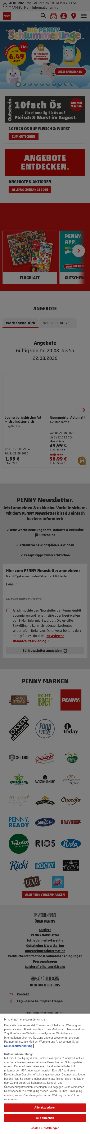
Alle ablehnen (45, 1117)
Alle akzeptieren (44, 1107)
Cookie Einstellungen (45, 1128)
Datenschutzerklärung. (18, 1045)
